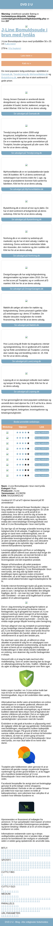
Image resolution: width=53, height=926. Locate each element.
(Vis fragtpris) (14, 48)
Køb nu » (26, 63)
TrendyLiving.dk (21, 74)
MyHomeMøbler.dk (39, 74)
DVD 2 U (26, 4)
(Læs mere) (10, 44)
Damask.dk (6, 74)
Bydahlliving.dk (8, 77)
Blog (17, 922)
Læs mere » (26, 56)
